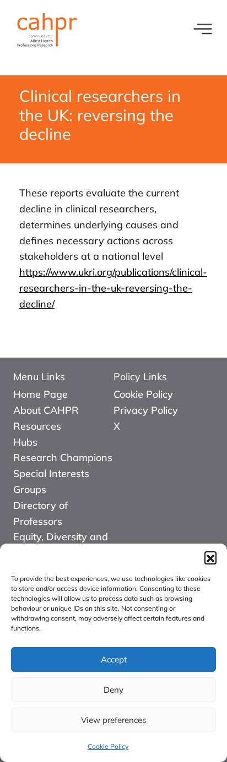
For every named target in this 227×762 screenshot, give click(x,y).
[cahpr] (46, 27)
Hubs (25, 442)
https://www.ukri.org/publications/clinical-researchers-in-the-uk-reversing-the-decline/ (113, 288)
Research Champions (62, 457)
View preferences (113, 720)
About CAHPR (46, 410)
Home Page (40, 394)
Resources (37, 426)
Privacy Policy (146, 410)
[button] (210, 557)
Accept (114, 659)
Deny (113, 689)
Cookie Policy (108, 746)
